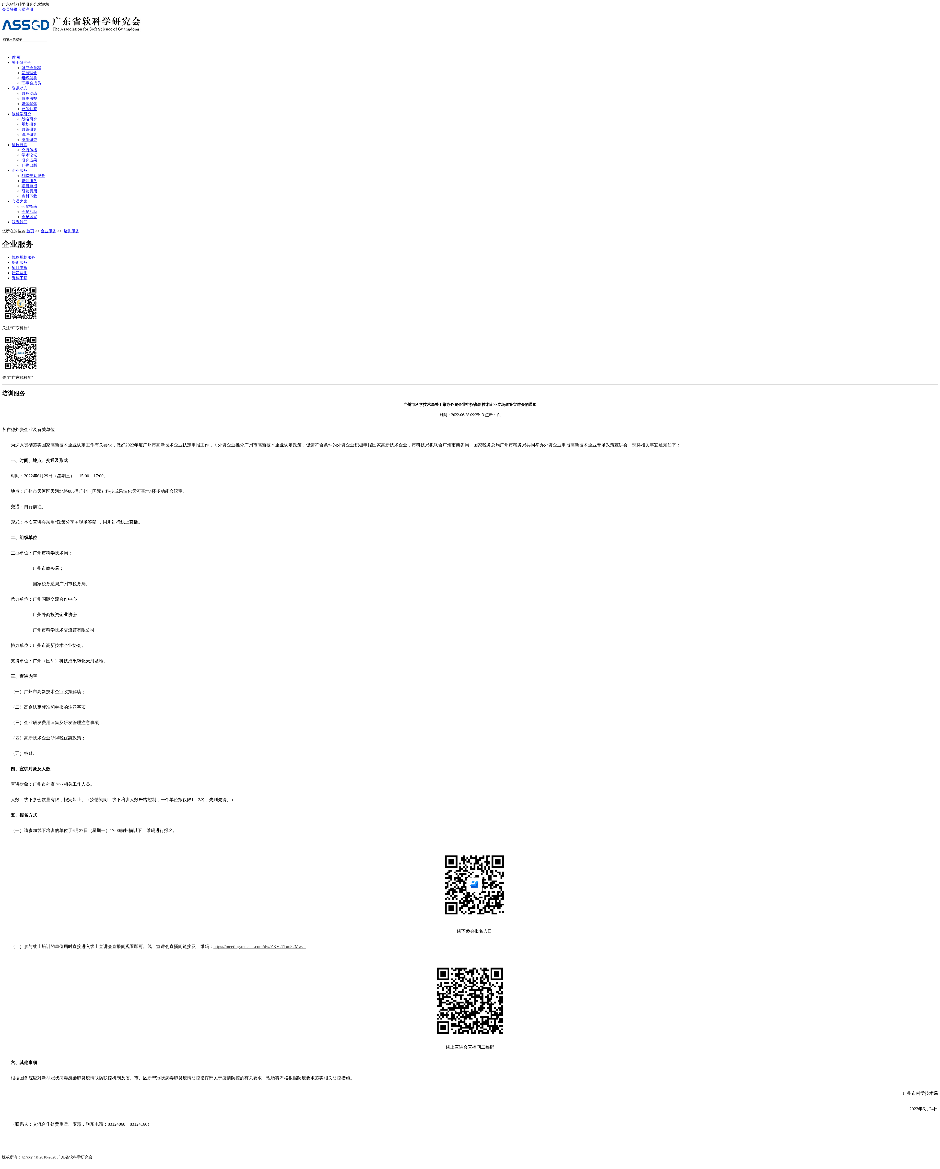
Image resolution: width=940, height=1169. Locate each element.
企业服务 (19, 170)
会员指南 (29, 206)
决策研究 (29, 140)
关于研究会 (21, 62)
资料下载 (29, 196)
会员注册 (25, 9)
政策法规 (29, 98)
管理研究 (29, 134)
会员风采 (29, 217)
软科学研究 (21, 114)
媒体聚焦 (29, 104)
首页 (30, 231)
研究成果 (29, 160)
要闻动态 (29, 109)
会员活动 (29, 212)
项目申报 (29, 186)
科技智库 (19, 145)
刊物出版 (29, 165)
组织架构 (29, 78)
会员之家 (19, 201)
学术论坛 (29, 155)
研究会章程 (31, 68)
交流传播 (29, 150)
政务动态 (29, 93)
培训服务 (29, 181)
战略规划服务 (33, 176)
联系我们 (19, 222)
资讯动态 (19, 88)
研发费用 (29, 191)
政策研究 (29, 129)
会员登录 (10, 9)
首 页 (16, 57)
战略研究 (29, 119)
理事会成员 (31, 83)
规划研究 (29, 124)
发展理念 (29, 73)
